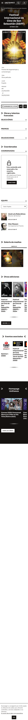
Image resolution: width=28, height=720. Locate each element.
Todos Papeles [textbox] (7, 206)
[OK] (14, 717)
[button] (21, 252)
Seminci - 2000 (5, 355)
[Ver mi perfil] (24, 3)
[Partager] (21, 106)
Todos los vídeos (7, 430)
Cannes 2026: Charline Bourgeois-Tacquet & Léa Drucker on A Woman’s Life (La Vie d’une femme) (11, 415)
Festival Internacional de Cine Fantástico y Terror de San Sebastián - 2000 (18, 354)
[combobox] (14, 206)
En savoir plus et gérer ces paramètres (12, 713)
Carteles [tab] (14, 246)
